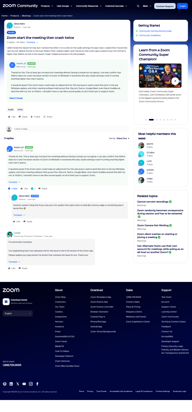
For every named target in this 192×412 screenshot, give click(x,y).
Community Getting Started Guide (155, 31)
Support (166, 290)
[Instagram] (31, 383)
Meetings (26, 15)
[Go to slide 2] (149, 119)
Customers (60, 301)
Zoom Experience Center (138, 321)
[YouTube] (24, 383)
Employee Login (179, 391)
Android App (96, 326)
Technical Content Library (173, 321)
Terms (81, 391)
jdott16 (150, 144)
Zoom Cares (61, 341)
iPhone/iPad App (98, 321)
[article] (67, 168)
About (59, 290)
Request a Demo (134, 311)
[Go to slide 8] (175, 119)
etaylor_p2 (21, 63)
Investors (59, 326)
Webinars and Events (136, 316)
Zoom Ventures (62, 361)
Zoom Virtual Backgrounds (103, 331)
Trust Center (101, 391)
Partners (59, 321)
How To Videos (62, 351)
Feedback (166, 326)
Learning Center (169, 311)
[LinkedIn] (11, 383)
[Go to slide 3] (155, 119)
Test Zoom (166, 297)
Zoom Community (170, 316)
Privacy (90, 391)
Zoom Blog (60, 297)
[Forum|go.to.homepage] (20, 6)
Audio (11, 109)
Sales (129, 290)
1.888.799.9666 (12, 365)
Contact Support (164, 6)
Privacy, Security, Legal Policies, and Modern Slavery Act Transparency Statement (175, 349)
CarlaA (17, 233)
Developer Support (170, 341)
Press (57, 331)
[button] (32, 42)
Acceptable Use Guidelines (121, 391)
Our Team (59, 306)
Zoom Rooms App (99, 301)
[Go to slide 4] (160, 119)
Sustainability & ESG (65, 336)
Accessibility (167, 336)
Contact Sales (133, 301)
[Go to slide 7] (171, 119)
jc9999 (150, 170)
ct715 (149, 161)
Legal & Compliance (144, 391)
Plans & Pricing (133, 306)
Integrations (61, 316)
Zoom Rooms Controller (101, 306)
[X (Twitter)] (18, 383)
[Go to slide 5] (164, 119)
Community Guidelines (150, 35)
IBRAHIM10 (19, 23)
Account (165, 301)
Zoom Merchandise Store (67, 366)
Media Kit (59, 346)
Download (96, 290)
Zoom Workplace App (100, 297)
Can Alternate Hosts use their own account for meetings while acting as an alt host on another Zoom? (160, 249)
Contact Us (166, 331)
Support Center (168, 306)
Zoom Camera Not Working (153, 225)
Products (14, 15)
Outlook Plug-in (97, 316)
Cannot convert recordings (152, 201)
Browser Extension (99, 311)
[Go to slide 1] (146, 119)
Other (20, 109)
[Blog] (5, 383)
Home (5, 15)
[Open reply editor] (67, 129)
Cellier (150, 178)
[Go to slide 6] (167, 119)
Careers (59, 311)
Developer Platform (64, 356)
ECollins (150, 152)
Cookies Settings (163, 391)
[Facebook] (37, 383)
